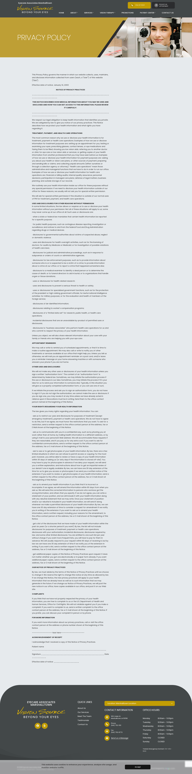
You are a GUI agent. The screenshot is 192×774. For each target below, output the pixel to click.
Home (61, 12)
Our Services (83, 712)
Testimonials (83, 720)
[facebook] (38, 726)
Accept (138, 767)
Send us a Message (119, 738)
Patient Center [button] (147, 12)
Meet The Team (85, 716)
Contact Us (168, 12)
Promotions (128, 12)
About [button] (73, 12)
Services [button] (88, 12)
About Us (82, 708)
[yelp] (45, 726)
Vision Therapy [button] (107, 12)
